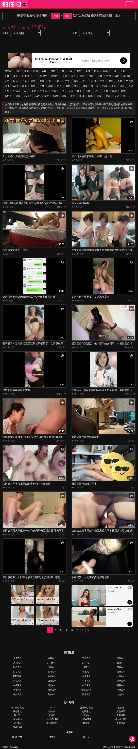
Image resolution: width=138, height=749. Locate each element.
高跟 (113, 86)
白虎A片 (52, 680)
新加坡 (8, 96)
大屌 (105, 91)
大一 (84, 81)
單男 (108, 96)
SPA (62, 91)
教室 (73, 96)
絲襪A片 (17, 685)
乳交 (123, 91)
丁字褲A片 (52, 662)
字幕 (24, 81)
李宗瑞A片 (86, 689)
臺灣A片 (17, 658)
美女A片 (52, 694)
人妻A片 (121, 676)
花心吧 (17, 722)
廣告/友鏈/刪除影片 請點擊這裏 (119, 746)
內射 (52, 70)
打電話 (16, 91)
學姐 (81, 96)
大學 (108, 76)
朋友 (88, 91)
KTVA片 (17, 676)
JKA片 (86, 667)
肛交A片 (121, 671)
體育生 (54, 76)
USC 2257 (17, 737)
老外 (119, 81)
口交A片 (17, 671)
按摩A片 (52, 667)
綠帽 (55, 96)
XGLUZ (51, 707)
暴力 (70, 91)
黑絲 (33, 86)
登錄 (67, 16)
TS (34, 76)
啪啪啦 (6, 746)
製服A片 (121, 662)
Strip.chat (112, 591)
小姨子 (27, 96)
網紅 (7, 86)
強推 (84, 86)
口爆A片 (121, 667)
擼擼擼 (51, 711)
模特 (114, 91)
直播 (53, 91)
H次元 (17, 715)
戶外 (42, 86)
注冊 (55, 16)
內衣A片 (86, 685)
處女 (76, 81)
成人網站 (17, 719)
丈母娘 (43, 91)
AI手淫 (8, 70)
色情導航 (86, 711)
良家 (64, 76)
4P (25, 91)
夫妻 (42, 81)
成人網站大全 (17, 707)
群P (59, 81)
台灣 (61, 70)
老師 (87, 70)
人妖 (122, 70)
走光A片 (121, 694)
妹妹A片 (17, 680)
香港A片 (17, 689)
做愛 (26, 70)
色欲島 (120, 707)
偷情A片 (52, 676)
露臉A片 (121, 685)
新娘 (93, 81)
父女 (97, 91)
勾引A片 (86, 680)
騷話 (15, 81)
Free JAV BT (51, 719)
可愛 (7, 76)
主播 (67, 81)
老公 (125, 96)
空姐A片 (86, 658)
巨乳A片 (17, 667)
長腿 (105, 70)
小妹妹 (126, 76)
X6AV (86, 715)
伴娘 (24, 86)
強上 (50, 81)
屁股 (18, 96)
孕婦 (15, 86)
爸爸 (33, 91)
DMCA (52, 737)
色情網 (51, 715)
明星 (70, 70)
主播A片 (121, 689)
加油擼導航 (51, 722)
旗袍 (33, 81)
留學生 (43, 76)
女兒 (116, 96)
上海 (114, 70)
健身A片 (86, 676)
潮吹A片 (52, 685)
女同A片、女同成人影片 (24, 26)
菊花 (46, 96)
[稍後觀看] (132, 739)
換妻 (90, 96)
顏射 (79, 70)
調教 (50, 86)
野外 (59, 86)
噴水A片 (52, 689)
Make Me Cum (115, 587)
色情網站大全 (86, 707)
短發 (99, 76)
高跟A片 (86, 694)
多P (68, 86)
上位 (7, 91)
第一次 (94, 86)
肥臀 (102, 81)
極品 (38, 96)
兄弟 (7, 81)
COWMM (86, 719)
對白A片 (86, 662)
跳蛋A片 (121, 658)
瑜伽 (122, 86)
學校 (82, 76)
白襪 (91, 76)
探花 (131, 86)
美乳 (15, 76)
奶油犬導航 (120, 719)
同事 (96, 70)
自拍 (35, 70)
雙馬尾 (129, 81)
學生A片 (86, 671)
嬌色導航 (120, 711)
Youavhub (17, 726)
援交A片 (121, 680)
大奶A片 (17, 662)
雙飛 (111, 81)
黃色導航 (17, 711)
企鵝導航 (120, 715)
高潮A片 (52, 671)
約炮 (104, 86)
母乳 (73, 76)
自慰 (17, 70)
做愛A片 (52, 658)
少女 (76, 86)
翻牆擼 (86, 722)
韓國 (99, 96)
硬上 (79, 91)
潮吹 (64, 96)
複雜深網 (120, 722)
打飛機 (25, 76)
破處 (44, 70)
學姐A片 (17, 694)
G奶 (117, 76)
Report (86, 737)
